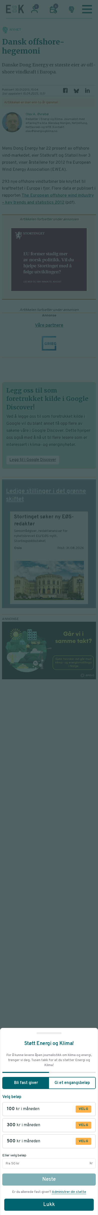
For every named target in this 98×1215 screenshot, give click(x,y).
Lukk (49, 1204)
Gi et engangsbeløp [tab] (72, 1082)
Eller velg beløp (14, 1155)
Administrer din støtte (69, 1192)
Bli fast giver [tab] (26, 1082)
